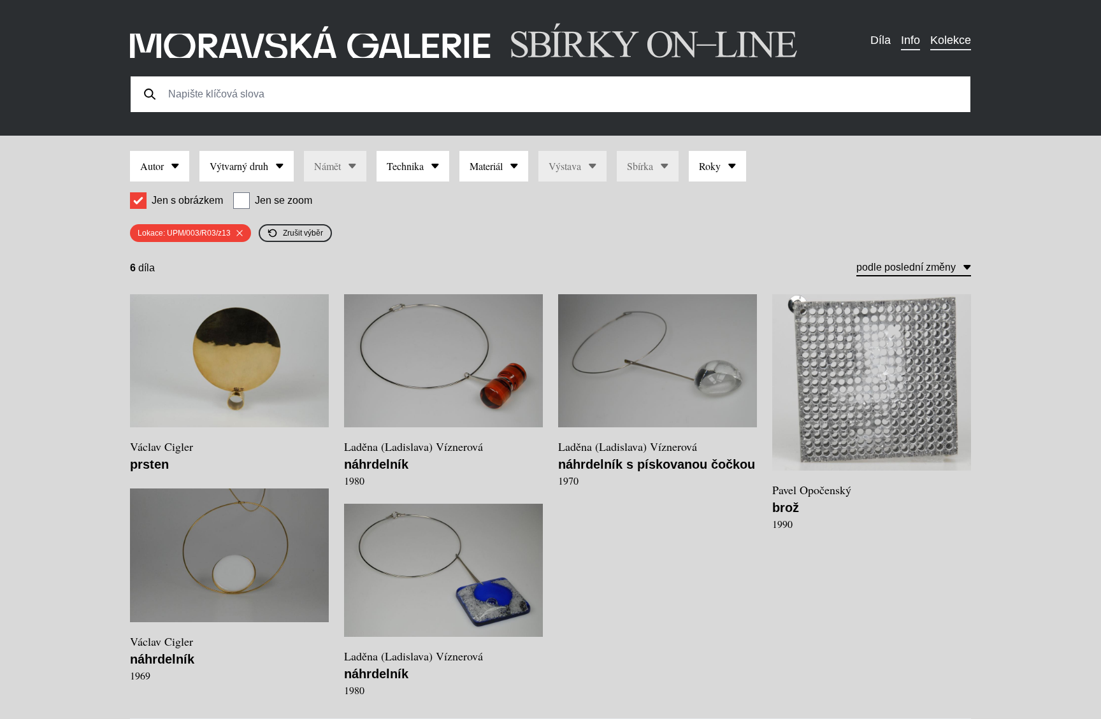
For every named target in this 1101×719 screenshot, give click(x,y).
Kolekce (950, 40)
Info (910, 40)
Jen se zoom (283, 200)
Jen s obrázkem (187, 200)
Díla (880, 40)
